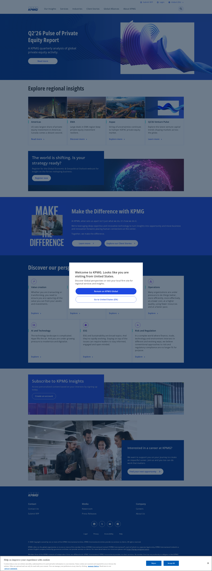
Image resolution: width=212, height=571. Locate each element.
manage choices (93, 566)
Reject (154, 563)
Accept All (171, 563)
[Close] (208, 563)
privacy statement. (11, 568)
